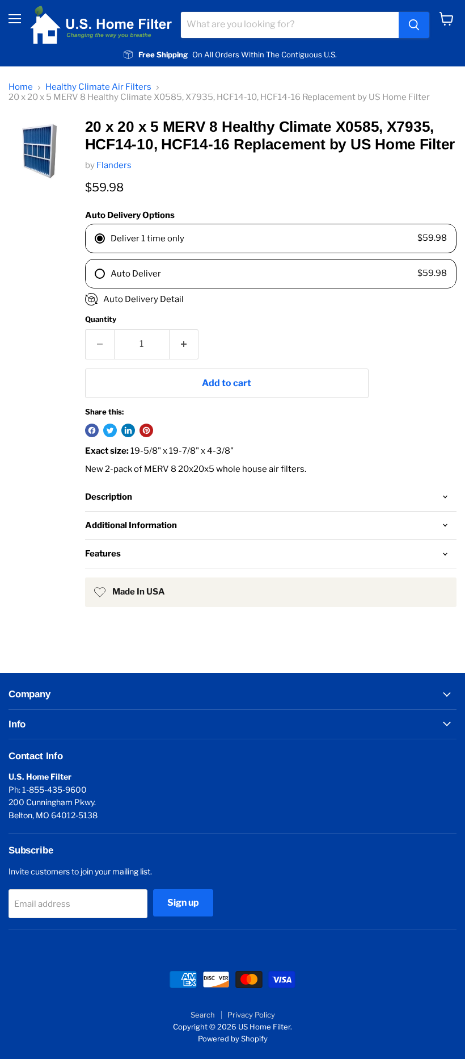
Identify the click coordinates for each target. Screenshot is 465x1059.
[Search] (414, 25)
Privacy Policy (251, 1014)
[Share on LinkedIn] (128, 430)
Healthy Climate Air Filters (98, 87)
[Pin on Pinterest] (146, 430)
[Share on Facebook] (92, 430)
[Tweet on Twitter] (110, 430)
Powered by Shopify (233, 1038)
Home (21, 87)
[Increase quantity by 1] (184, 344)
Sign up (183, 902)
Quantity (100, 319)
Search (203, 1014)
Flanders (114, 165)
